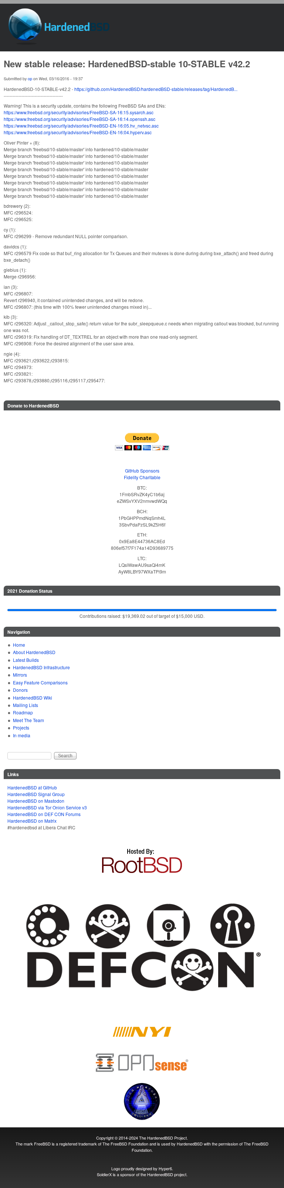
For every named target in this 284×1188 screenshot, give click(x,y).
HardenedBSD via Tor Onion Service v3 (47, 807)
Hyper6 (165, 1168)
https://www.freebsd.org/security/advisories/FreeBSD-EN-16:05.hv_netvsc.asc (81, 125)
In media (21, 735)
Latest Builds (26, 660)
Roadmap (23, 712)
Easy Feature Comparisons (40, 682)
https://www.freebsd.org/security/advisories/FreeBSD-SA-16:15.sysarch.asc (78, 112)
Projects (21, 727)
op (30, 78)
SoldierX (104, 1174)
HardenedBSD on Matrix (32, 821)
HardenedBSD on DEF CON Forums (44, 814)
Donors (20, 690)
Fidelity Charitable (142, 477)
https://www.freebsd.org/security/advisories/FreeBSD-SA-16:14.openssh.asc (79, 119)
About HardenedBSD (34, 652)
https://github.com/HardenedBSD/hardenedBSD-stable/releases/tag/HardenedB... (155, 89)
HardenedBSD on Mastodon (35, 801)
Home (19, 645)
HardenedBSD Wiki (32, 697)
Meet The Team (28, 720)
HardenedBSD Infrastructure (41, 667)
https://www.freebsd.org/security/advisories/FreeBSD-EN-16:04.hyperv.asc (78, 132)
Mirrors (20, 674)
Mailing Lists (25, 705)
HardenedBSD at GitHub (32, 787)
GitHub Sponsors (142, 470)
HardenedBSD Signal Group (36, 794)
